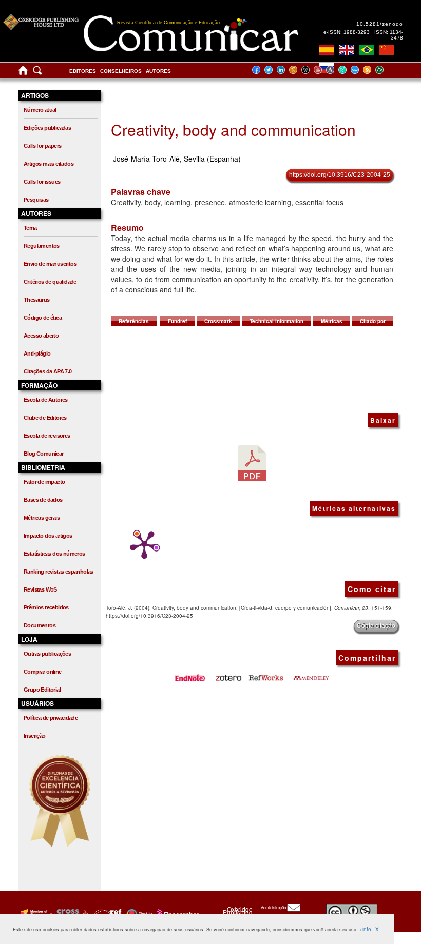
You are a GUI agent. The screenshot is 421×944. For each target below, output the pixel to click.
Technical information (276, 321)
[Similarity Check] (71, 913)
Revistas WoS (40, 589)
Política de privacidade (51, 718)
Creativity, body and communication (233, 130)
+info (365, 929)
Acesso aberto (41, 335)
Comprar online (43, 671)
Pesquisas (36, 199)
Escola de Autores (46, 400)
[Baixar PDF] (252, 462)
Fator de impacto (44, 482)
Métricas (331, 321)
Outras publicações (47, 654)
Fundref (177, 321)
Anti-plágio (37, 353)
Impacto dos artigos (48, 536)
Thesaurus (37, 300)
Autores (158, 71)
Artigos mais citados (48, 164)
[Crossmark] (138, 913)
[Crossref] (35, 913)
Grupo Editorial (42, 689)
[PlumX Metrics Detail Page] (142, 544)
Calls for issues (42, 182)
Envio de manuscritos (50, 264)
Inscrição (35, 736)
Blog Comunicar (44, 453)
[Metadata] (388, 69)
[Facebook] (259, 69)
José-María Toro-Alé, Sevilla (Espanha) (177, 158)
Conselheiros (121, 71)
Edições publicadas (47, 128)
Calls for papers (42, 146)
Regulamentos (42, 246)
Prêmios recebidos (46, 607)
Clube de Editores (45, 418)
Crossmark (218, 321)
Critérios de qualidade (50, 282)
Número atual (40, 110)
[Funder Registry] (106, 913)
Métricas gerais (42, 518)
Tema (30, 228)
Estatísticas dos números (54, 553)
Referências (134, 321)
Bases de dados (43, 500)
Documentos (39, 625)
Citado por (373, 321)
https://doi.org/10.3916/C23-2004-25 (339, 175)
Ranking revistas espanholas (58, 571)
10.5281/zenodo (379, 24)
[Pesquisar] (37, 72)
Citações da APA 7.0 (48, 371)
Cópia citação (376, 626)
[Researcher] (177, 913)
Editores (82, 71)
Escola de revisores (47, 435)
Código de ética (43, 317)
